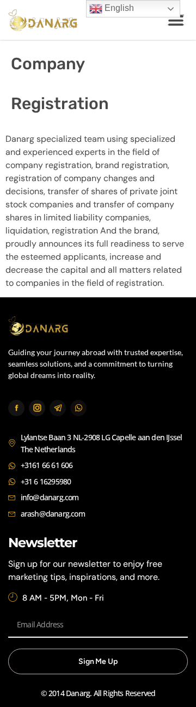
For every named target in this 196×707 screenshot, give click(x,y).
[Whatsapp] (78, 408)
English (118, 8)
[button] (175, 20)
